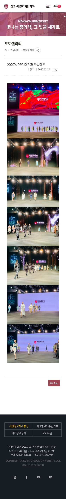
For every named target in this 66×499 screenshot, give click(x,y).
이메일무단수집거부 (47, 426)
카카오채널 (50, 477)
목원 (57, 6)
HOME (5, 50)
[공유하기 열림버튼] (38, 50)
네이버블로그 (15, 477)
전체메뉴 (47, 6)
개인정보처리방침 (19, 426)
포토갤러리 (28, 50)
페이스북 (26, 477)
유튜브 (38, 477)
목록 (55, 383)
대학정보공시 (18, 433)
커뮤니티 (14, 50)
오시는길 (47, 433)
